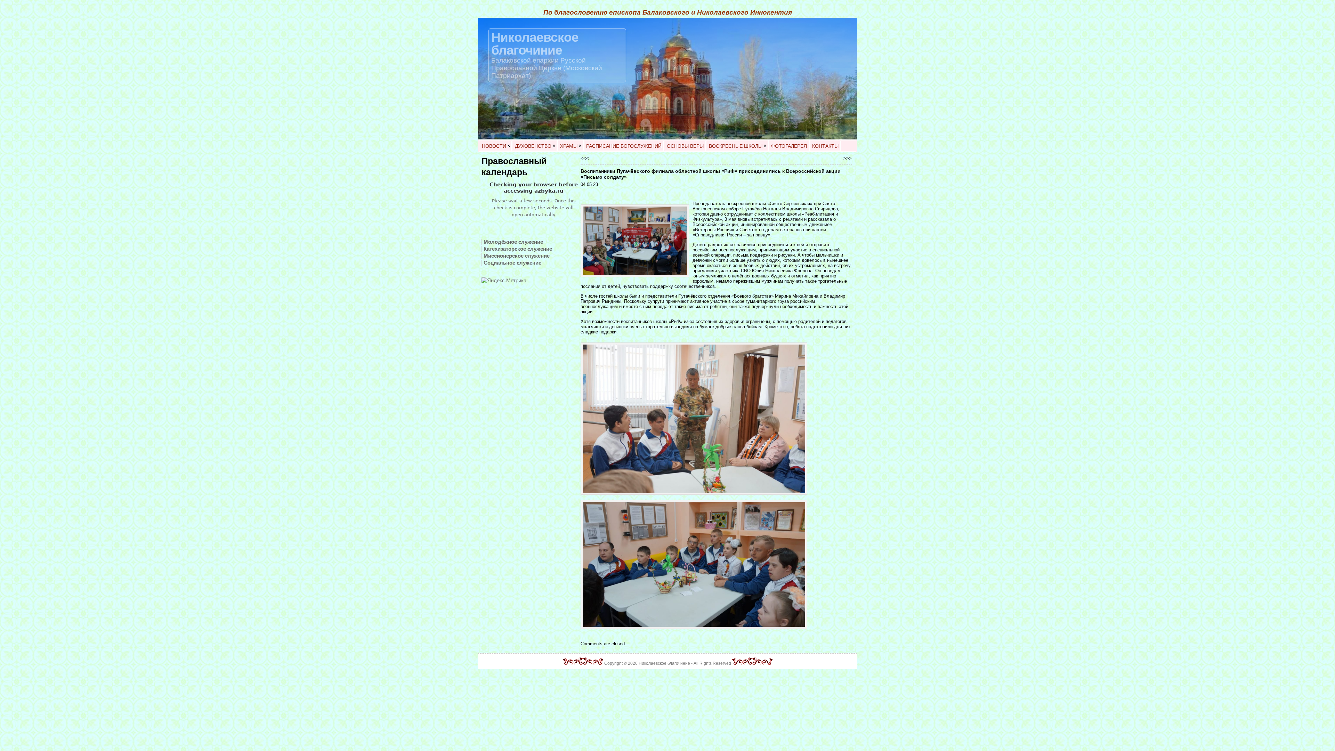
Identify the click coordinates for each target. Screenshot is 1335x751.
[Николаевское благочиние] (667, 78)
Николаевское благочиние (534, 43)
